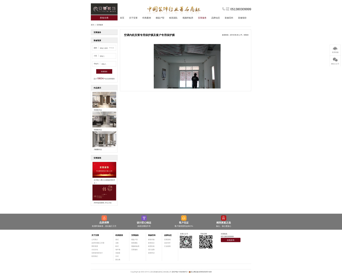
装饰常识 (151, 253)
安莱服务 (202, 17)
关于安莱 (133, 17)
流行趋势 (151, 249)
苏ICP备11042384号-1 (180, 272)
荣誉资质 (95, 246)
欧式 (117, 246)
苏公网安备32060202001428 (201, 272)
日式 (117, 256)
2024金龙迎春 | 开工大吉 (103, 202)
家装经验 (151, 239)
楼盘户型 (160, 17)
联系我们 (95, 256)
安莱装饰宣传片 (97, 253)
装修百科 (229, 17)
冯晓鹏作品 (98, 149)
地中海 (117, 249)
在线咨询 (230, 240)
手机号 (96, 63)
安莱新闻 (167, 239)
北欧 (117, 243)
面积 (95, 48)
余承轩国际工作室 (98, 243)
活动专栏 (167, 243)
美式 (117, 239)
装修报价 (242, 17)
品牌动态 (215, 17)
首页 (122, 17)
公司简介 (95, 239)
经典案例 (146, 17)
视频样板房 (187, 17)
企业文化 (95, 249)
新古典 (117, 259)
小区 (95, 55)
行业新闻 (167, 246)
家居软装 (151, 246)
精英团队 (173, 17)
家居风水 (151, 243)
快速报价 (104, 71)
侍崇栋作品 (98, 110)
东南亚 (117, 253)
